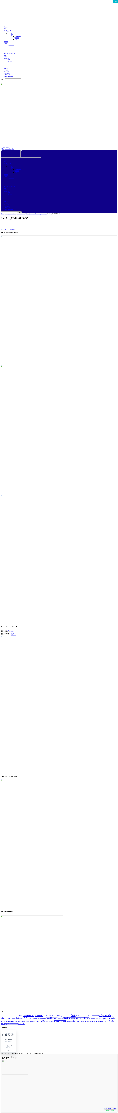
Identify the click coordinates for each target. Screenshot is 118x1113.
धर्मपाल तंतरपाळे (6, 1018)
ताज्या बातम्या (7, 30)
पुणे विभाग (10, 33)
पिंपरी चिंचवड (51, 1018)
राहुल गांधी (7, 1024)
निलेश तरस (29, 1018)
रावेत (101, 1021)
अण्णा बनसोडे (45, 1015)
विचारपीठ (10, 61)
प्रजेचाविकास (98, 1018)
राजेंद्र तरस (75, 1021)
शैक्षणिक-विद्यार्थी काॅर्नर (9, 53)
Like (8, 630)
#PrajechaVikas (10, 1015)
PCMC (21, 1016)
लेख (9, 60)
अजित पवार (39, 1016)
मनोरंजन (6, 68)
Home (6, 27)
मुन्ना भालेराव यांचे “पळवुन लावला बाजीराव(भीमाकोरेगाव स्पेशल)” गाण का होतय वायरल (25, 214)
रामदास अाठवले (85, 1021)
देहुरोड (113, 1015)
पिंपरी (45, 1018)
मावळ (16, 41)
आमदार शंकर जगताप (54, 1016)
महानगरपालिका (19, 1021)
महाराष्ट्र (6, 31)
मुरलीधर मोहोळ (50, 1021)
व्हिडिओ (6, 70)
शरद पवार (21, 1024)
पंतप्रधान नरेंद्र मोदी (37, 1018)
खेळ (5, 55)
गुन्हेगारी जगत (11, 45)
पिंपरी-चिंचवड (18, 36)
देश (5, 28)
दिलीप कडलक (95, 1016)
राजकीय (6, 42)
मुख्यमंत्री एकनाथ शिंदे (37, 1021)
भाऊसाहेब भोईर (9, 1021)
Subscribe (13, 635)
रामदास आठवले (95, 1021)
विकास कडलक (14, 1024)
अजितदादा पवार (28, 1016)
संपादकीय (6, 58)
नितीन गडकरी (20, 1018)
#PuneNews (16, 1015)
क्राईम (5, 43)
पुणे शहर (17, 38)
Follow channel (8, 76)
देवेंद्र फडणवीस (105, 1015)
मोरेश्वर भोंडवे (60, 1021)
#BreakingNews (4, 1015)
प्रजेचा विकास (93, 1018)
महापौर (24, 1021)
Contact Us (7, 74)
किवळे (73, 1015)
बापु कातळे (105, 1018)
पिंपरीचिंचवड (60, 1018)
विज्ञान (5, 56)
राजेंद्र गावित (68, 1021)
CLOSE (115, 1)
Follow (12, 631)
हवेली (16, 39)
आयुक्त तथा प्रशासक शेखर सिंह (65, 1015)
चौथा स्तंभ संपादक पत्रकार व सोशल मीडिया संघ (83, 1015)
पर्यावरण (42, 1018)
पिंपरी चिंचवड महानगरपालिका (76, 1018)
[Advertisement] (59, 13)
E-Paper (6, 71)
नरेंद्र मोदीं (13, 1018)
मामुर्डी (27, 1021)
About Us (7, 73)
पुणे (12, 34)
